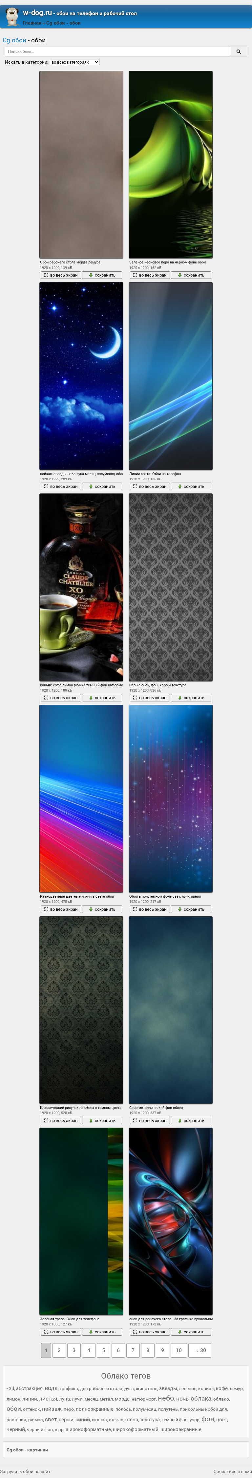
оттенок (31, 1409)
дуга (129, 1388)
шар (59, 1429)
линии (29, 1399)
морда (122, 1399)
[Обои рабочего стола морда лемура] (81, 164)
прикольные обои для (203, 1409)
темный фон (175, 1419)
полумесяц (144, 1409)
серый (66, 1420)
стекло (116, 1419)
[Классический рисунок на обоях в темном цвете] (81, 1010)
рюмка (35, 1419)
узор (195, 1419)
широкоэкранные (180, 1429)
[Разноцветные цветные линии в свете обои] (81, 798)
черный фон (40, 1429)
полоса (123, 1409)
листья (48, 1398)
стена (131, 1420)
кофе (222, 1388)
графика (69, 1388)
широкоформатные (88, 1429)
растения (16, 1419)
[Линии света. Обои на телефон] (171, 375)
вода (51, 1387)
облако (221, 1399)
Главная (32, 23)
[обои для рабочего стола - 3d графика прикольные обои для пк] (171, 1221)
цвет (221, 1420)
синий (82, 1419)
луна (64, 1399)
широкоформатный (135, 1429)
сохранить (105, 275)
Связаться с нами (233, 1471)
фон (207, 1419)
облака (201, 1398)
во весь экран (64, 275)
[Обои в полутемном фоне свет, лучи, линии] (171, 798)
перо (69, 1409)
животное (146, 1388)
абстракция (29, 1388)
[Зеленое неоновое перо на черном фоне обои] (171, 164)
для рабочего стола (101, 1388)
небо (166, 1398)
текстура (150, 1420)
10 (179, 1350)
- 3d (10, 1388)
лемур (236, 1388)
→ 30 (200, 1350)
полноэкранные (95, 1409)
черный (16, 1429)
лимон (13, 1399)
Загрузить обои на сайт (25, 1471)
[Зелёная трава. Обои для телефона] (81, 1221)
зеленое (187, 1388)
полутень (168, 1409)
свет (51, 1419)
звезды (168, 1388)
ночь (182, 1398)
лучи (77, 1399)
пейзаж (52, 1408)
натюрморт (144, 1399)
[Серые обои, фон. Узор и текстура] (171, 587)
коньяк (206, 1388)
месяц (91, 1399)
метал (106, 1399)
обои (14, 1408)
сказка (99, 1419)
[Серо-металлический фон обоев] (171, 1010)
